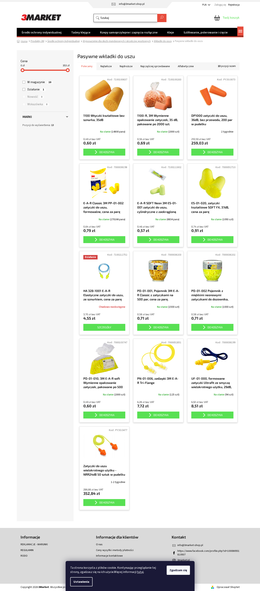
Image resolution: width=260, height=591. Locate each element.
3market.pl (183, 560)
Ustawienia (81, 582)
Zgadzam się (178, 570)
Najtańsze (106, 66)
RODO (24, 556)
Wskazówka (37, 104)
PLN (204, 5)
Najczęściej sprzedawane (155, 66)
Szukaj (161, 18)
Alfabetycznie (186, 66)
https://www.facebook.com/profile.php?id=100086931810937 (208, 553)
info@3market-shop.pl (190, 545)
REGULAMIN (27, 550)
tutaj (140, 572)
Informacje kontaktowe (109, 556)
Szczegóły (104, 327)
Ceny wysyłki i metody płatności (115, 550)
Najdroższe (126, 66)
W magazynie (39, 82)
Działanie (35, 89)
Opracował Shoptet (228, 587)
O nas (99, 544)
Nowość (34, 97)
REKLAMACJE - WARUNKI (34, 544)
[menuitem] (41, 32)
